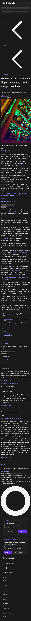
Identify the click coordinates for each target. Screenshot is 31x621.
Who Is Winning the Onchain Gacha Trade (11, 418)
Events (4, 580)
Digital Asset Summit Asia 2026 (9, 359)
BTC (23, 163)
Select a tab (3, 473)
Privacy (4, 611)
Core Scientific (4, 210)
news (5, 45)
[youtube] (4, 568)
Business (6, 74)
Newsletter (3, 198)
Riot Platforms (4, 238)
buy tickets (3, 380)
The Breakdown (5, 343)
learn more (8, 380)
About (4, 591)
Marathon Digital (8, 335)
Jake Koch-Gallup (6, 457)
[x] (10, 568)
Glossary (5, 616)
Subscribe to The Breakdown (8, 201)
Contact (4, 597)
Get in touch (18, 552)
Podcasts (5, 575)
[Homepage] (9, 3)
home (5, 15)
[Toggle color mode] (28, 3)
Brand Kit (5, 599)
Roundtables (6, 582)
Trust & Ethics (6, 608)
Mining (5, 337)
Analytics (5, 585)
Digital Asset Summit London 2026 (9, 383)
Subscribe (23, 531)
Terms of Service (7, 613)
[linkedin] (7, 568)
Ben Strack (5, 96)
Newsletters (5, 577)
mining (25, 272)
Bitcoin (5, 331)
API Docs (5, 605)
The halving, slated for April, (18, 270)
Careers (5, 594)
